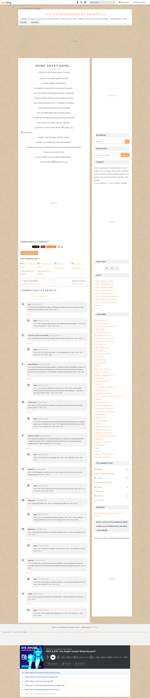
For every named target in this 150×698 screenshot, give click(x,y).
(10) (99, 357)
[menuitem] (23, 22)
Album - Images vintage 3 (104, 293)
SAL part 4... (99, 491)
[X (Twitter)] (81, 2)
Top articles (54, 632)
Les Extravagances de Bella (75, 14)
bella (108, 183)
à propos (81, 664)
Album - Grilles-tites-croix (104, 284)
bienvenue (98, 305)
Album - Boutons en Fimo (104, 281)
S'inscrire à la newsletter (29, 253)
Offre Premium (109, 632)
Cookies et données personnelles (125, 632)
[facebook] (77, 2)
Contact (35, 22)
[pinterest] (85, 2)
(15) (104, 338)
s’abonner (54, 664)
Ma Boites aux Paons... (103, 482)
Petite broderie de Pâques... (105, 473)
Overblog (94, 627)
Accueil (23, 22)
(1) (105, 412)
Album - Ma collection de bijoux (106, 296)
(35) (99, 329)
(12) (104, 342)
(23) (102, 332)
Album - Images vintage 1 (104, 287)
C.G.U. (80, 632)
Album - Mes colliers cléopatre (105, 299)
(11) (101, 348)
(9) (100, 363)
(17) (102, 335)
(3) (105, 387)
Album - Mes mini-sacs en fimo (106, 302)
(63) (105, 326)
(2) (108, 396)
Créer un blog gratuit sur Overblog (38, 632)
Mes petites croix (53, 62)
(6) (97, 366)
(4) (102, 372)
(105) (101, 320)
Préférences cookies (141, 632)
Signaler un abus (71, 632)
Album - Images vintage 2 (104, 290)
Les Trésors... (99, 500)
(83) (102, 323)
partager (68, 664)
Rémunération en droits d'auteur (93, 632)
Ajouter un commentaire (39, 296)
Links (96, 308)
